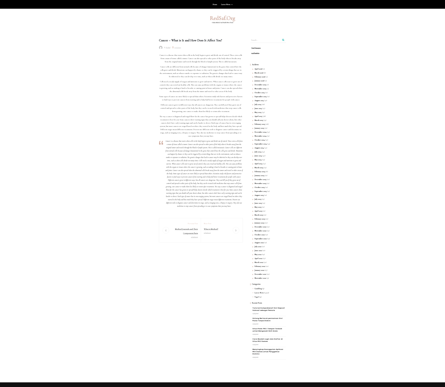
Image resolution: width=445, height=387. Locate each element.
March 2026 (259, 73)
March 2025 (259, 120)
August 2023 (259, 195)
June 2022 (258, 250)
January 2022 (259, 270)
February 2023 (260, 219)
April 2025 (258, 116)
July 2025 (258, 104)
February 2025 (260, 124)
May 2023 (258, 207)
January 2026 (259, 81)
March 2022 (259, 262)
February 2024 (260, 172)
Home (215, 4)
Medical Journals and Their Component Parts (186, 231)
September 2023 (261, 191)
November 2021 (260, 278)
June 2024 (258, 156)
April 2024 (258, 164)
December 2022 (260, 227)
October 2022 (260, 235)
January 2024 (259, 175)
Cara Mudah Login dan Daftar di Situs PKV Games (268, 340)
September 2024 (261, 144)
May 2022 (258, 254)
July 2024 (258, 152)
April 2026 (258, 69)
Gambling (258, 289)
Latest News (225, 4)
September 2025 (261, 97)
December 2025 (260, 85)
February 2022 (260, 266)
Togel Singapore (256, 48)
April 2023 (258, 211)
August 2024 (259, 148)
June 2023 (258, 203)
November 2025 (260, 89)
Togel (256, 297)
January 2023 (259, 223)
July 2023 (258, 199)
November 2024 (261, 136)
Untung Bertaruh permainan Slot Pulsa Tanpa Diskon (268, 319)
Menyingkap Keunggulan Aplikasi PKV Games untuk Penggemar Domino (268, 351)
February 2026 (260, 77)
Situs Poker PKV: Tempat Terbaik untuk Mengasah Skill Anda (267, 330)
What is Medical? (211, 229)
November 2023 (260, 183)
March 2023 (259, 215)
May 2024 (258, 160)
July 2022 (258, 247)
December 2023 (260, 179)
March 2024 (259, 168)
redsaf (168, 48)
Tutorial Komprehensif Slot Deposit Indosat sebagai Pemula (269, 309)
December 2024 (261, 132)
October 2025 (260, 93)
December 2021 (260, 274)
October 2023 (260, 187)
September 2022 (261, 239)
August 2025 (259, 100)
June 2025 (258, 108)
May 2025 (258, 112)
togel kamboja (255, 53)
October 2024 (260, 140)
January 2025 (259, 128)
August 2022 (259, 243)
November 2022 (260, 231)
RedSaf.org (222, 18)
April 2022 (258, 258)
